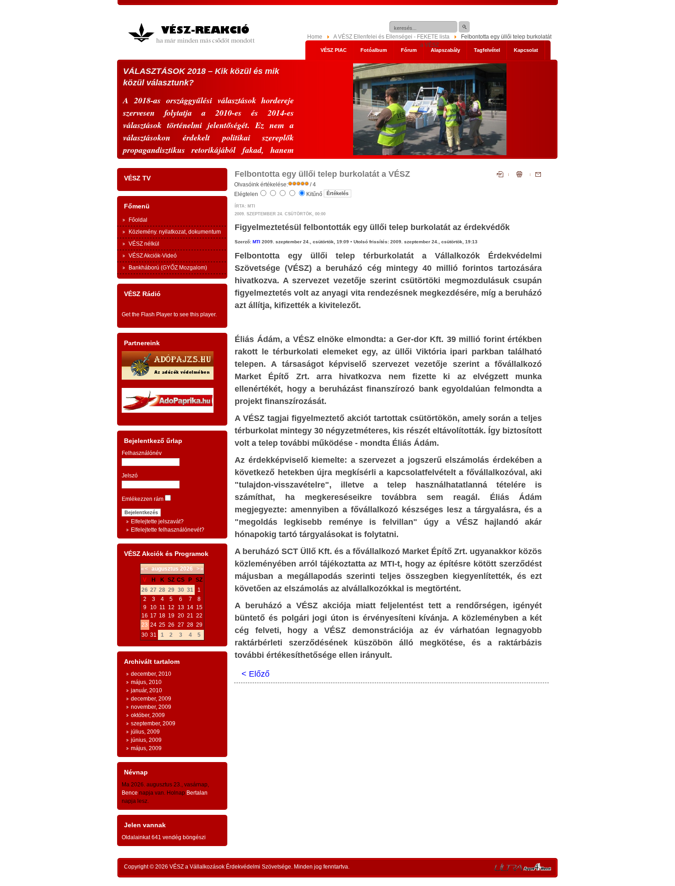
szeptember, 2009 (153, 723)
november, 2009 (151, 707)
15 (199, 607)
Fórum (409, 50)
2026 (186, 569)
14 (190, 607)
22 (199, 615)
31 (153, 635)
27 (181, 625)
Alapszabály (445, 50)
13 (181, 607)
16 (144, 615)
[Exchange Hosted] (537, 869)
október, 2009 (148, 715)
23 (144, 625)
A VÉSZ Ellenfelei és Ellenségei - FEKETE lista (391, 37)
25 (162, 625)
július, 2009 (145, 732)
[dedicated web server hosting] (508, 869)
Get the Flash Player (147, 314)
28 (190, 625)
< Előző (256, 674)
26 (171, 625)
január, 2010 (146, 690)
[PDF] (502, 175)
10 (153, 607)
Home (314, 37)
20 (181, 615)
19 (171, 615)
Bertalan (197, 793)
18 (162, 615)
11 (162, 607)
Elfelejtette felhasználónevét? (167, 530)
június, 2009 (146, 740)
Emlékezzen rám (142, 499)
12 (171, 607)
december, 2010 (151, 674)
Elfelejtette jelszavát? (157, 521)
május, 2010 (146, 682)
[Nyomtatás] (519, 175)
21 (190, 615)
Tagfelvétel (487, 50)
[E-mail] (535, 175)
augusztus (165, 569)
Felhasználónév (142, 453)
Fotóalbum (373, 50)
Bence (130, 793)
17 (153, 615)
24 (153, 625)
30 (144, 635)
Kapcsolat (526, 50)
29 (199, 625)
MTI (256, 241)
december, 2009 (151, 698)
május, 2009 (146, 748)
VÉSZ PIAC (334, 50)
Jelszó (130, 475)
